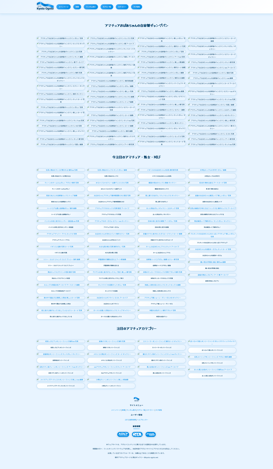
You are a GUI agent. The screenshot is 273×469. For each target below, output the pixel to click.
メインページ (63, 7)
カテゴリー (122, 7)
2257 (126, 420)
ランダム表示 (91, 7)
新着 (77, 7)
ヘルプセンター (142, 420)
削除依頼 (132, 420)
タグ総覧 (136, 7)
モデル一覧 (107, 7)
